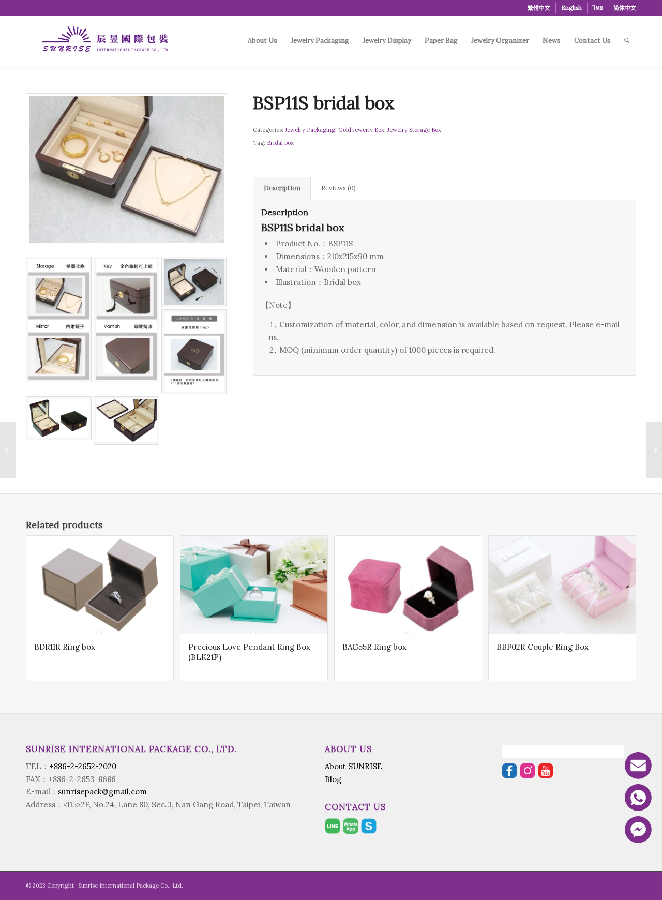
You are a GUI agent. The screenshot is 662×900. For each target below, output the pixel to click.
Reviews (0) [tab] (338, 188)
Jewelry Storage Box (414, 129)
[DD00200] (8, 450)
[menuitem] (539, 8)
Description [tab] (282, 188)
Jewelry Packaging (310, 129)
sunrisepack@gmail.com (102, 792)
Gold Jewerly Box (361, 129)
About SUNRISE (353, 766)
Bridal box (280, 142)
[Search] (627, 41)
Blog (333, 779)
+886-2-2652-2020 (82, 766)
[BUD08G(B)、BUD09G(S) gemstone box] (654, 450)
